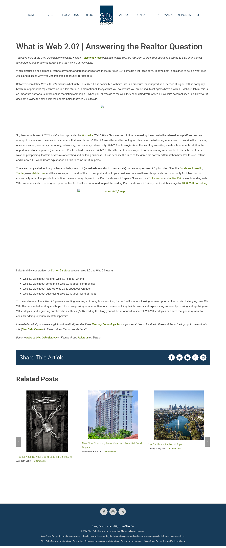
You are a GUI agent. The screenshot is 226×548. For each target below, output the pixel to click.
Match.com (38, 173)
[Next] (207, 442)
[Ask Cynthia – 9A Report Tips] (179, 415)
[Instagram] (113, 511)
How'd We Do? (128, 526)
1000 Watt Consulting (194, 183)
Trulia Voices (155, 178)
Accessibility (112, 526)
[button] (189, 15)
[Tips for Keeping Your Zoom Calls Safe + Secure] (47, 421)
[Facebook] (104, 511)
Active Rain (175, 178)
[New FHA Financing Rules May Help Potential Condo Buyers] (113, 414)
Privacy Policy (98, 526)
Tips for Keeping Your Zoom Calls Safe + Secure (44, 456)
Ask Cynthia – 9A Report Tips (165, 444)
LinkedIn (197, 168)
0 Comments (40, 461)
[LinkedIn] (122, 511)
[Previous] (18, 442)
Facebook (185, 168)
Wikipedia (87, 135)
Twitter (20, 173)
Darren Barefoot (60, 270)
